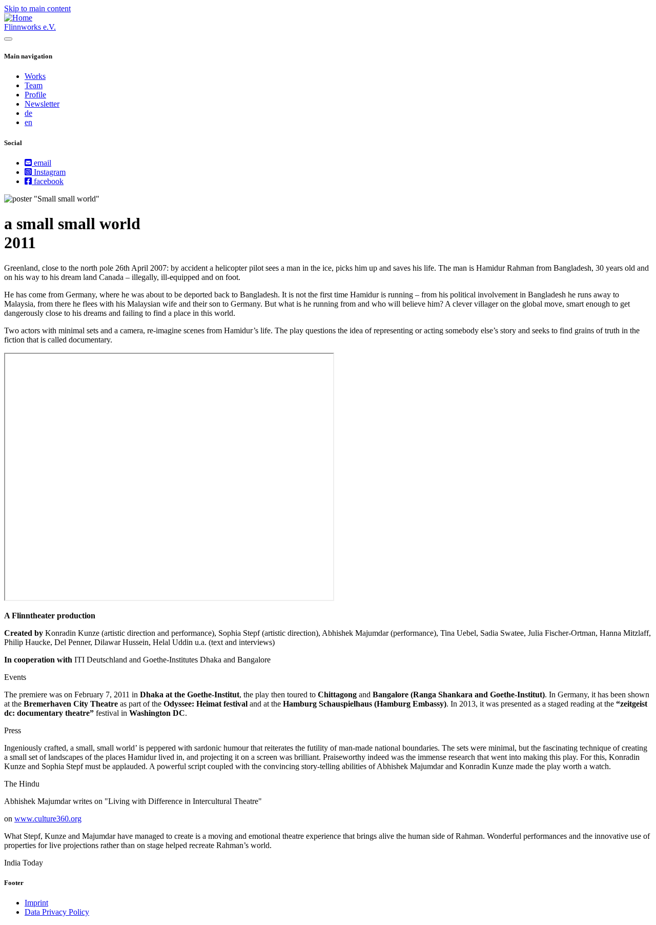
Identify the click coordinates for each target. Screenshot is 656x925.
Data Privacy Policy (57, 912)
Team (34, 85)
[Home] (18, 17)
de (28, 113)
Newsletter (42, 103)
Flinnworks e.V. (30, 27)
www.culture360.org (47, 818)
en (28, 122)
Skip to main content (37, 8)
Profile (35, 94)
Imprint (36, 902)
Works (35, 76)
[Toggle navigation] (8, 39)
